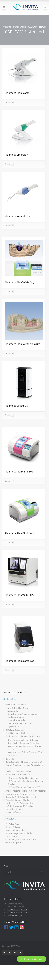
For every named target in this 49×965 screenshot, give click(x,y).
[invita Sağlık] (24, 7)
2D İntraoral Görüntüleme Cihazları (23, 778)
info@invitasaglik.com (17, 909)
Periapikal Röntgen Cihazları (17, 800)
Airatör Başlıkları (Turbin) (18, 708)
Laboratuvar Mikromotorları (19, 723)
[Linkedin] (15, 952)
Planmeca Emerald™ (16, 154)
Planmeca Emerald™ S (17, 216)
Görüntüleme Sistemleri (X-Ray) (19, 774)
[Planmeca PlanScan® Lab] (24, 638)
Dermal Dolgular (12, 827)
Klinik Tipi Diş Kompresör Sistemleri (23, 743)
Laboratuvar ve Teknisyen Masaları (20, 794)
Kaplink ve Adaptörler (16, 717)
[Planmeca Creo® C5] (24, 383)
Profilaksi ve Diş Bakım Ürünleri (19, 803)
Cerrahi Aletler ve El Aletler (17, 733)
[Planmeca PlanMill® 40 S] (24, 510)
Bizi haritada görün (15, 915)
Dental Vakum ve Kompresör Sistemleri (22, 736)
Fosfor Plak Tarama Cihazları (18, 771)
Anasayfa (7, 26)
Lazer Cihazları (11, 836)
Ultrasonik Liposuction (15, 842)
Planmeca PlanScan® (17, 92)
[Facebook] (9, 952)
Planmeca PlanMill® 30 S (19, 471)
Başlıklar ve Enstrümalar (16, 704)
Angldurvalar (12, 711)
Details (7, 102)
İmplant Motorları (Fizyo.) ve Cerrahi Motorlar (25, 791)
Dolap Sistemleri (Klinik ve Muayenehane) (23, 762)
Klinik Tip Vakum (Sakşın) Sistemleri (22, 740)
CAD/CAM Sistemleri (14, 730)
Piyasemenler (13, 726)
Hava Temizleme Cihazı (15, 830)
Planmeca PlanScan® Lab (19, 660)
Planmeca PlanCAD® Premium (22, 344)
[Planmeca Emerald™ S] (24, 193)
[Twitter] (4, 952)
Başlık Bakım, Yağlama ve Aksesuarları (24, 714)
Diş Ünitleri (10, 759)
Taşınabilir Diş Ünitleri (14, 809)
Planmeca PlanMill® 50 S (19, 595)
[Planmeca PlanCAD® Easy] (24, 259)
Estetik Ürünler (9, 818)
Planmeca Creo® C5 (16, 405)
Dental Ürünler (19, 26)
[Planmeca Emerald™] (24, 132)
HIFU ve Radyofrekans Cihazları (19, 833)
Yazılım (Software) (13, 812)
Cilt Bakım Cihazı (12, 824)
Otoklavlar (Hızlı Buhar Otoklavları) (20, 797)
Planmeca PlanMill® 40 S (19, 533)
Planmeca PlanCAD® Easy (20, 282)
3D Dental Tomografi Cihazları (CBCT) (24, 787)
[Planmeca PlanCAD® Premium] (24, 321)
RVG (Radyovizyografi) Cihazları (19, 806)
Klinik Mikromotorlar (16, 720)
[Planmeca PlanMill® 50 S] (24, 572)
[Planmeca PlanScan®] (24, 70)
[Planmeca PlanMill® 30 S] (24, 449)
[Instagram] (20, 952)
